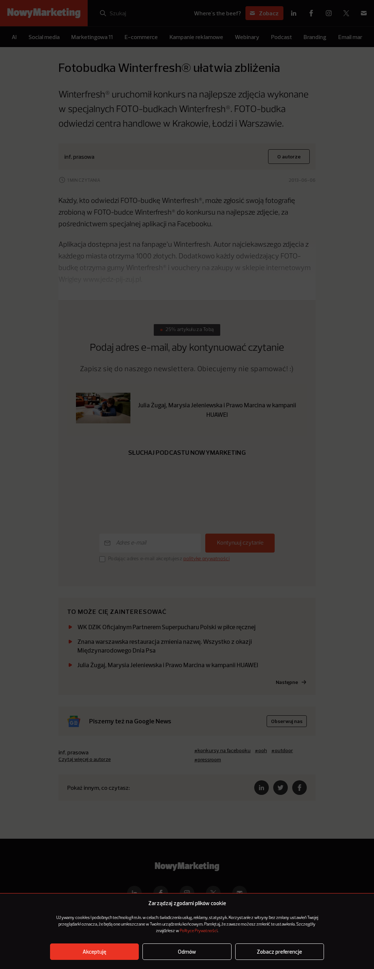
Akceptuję (94, 951)
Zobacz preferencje (279, 951)
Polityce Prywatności (198, 931)
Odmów (187, 951)
